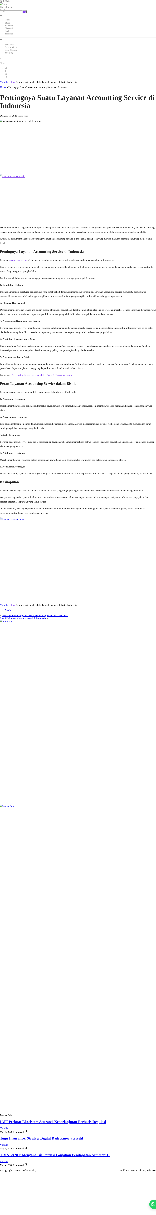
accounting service (18, 260)
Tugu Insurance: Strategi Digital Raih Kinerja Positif (41, 1138)
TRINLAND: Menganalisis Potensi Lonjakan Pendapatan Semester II (55, 1155)
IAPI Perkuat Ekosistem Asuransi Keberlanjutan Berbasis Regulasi (53, 1122)
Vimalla (7, 82)
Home (7, 20)
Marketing (9, 25)
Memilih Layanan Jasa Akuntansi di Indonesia (23, 618)
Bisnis (7, 23)
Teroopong (9, 53)
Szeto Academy (11, 47)
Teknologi (9, 34)
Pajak (7, 31)
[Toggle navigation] (1, 15)
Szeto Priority (10, 44)
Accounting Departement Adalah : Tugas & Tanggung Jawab (42, 375)
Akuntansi (9, 28)
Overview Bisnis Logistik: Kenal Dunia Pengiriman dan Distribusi (35, 615)
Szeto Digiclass (11, 50)
